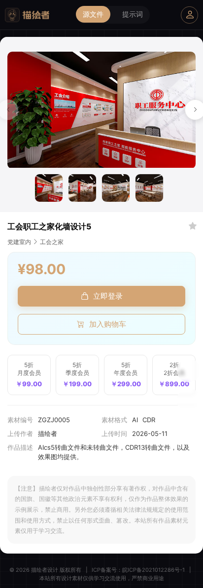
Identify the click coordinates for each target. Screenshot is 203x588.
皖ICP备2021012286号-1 (153, 569)
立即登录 (108, 296)
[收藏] (193, 226)
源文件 (93, 14)
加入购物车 (107, 324)
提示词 (132, 14)
